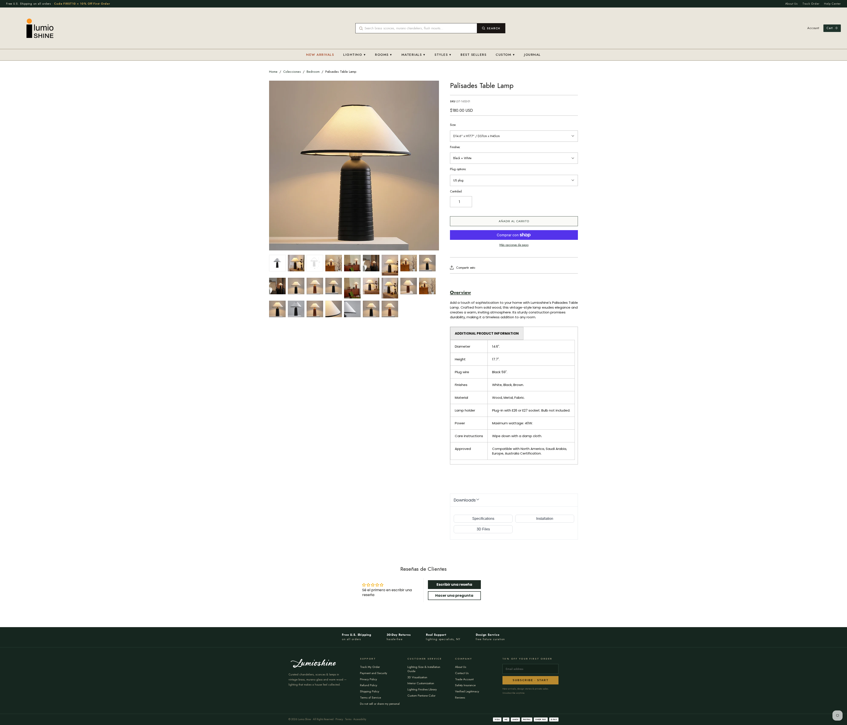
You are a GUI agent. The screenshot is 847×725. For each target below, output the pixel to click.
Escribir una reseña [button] (454, 584)
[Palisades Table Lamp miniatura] (277, 263)
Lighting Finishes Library (422, 689)
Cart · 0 (832, 28)
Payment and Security (373, 673)
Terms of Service (370, 697)
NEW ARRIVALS (320, 54)
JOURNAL (532, 54)
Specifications (483, 518)
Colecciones (292, 71)
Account (813, 28)
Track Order (810, 4)
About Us (791, 4)
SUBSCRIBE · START (530, 680)
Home (273, 71)
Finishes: (455, 147)
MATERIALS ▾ (413, 54)
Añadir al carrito (514, 221)
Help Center (832, 4)
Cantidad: (456, 191)
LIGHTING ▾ (354, 54)
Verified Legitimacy (467, 691)
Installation (544, 518)
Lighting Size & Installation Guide (423, 669)
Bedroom (313, 71)
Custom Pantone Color (421, 695)
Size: (453, 125)
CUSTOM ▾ (505, 54)
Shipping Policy (369, 691)
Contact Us (461, 673)
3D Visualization (417, 677)
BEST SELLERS (473, 54)
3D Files (483, 529)
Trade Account (464, 679)
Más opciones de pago (513, 245)
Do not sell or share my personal (380, 704)
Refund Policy (368, 685)
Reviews (460, 697)
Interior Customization (420, 683)
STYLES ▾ (443, 54)
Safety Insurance (465, 685)
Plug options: (458, 169)
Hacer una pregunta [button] (454, 595)
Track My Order (370, 667)
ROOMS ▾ (383, 54)
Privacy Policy (368, 679)
